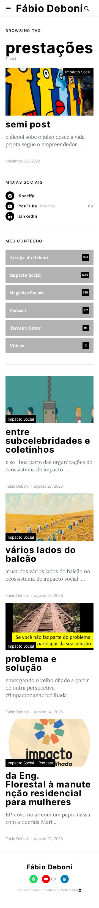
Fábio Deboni (49, 8)
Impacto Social (78, 72)
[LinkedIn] (65, 879)
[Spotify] (33, 879)
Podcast (45, 762)
